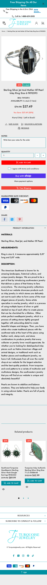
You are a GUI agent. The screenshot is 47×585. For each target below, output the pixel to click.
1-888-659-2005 (28, 16)
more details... (37, 10)
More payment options (23, 181)
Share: (4, 215)
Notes (4, 136)
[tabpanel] (12, 467)
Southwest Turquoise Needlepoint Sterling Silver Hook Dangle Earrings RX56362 (9, 471)
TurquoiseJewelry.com (20, 23)
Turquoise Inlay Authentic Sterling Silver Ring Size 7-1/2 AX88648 (35, 470)
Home (3, 31)
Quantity (5, 151)
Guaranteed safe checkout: (15, 196)
